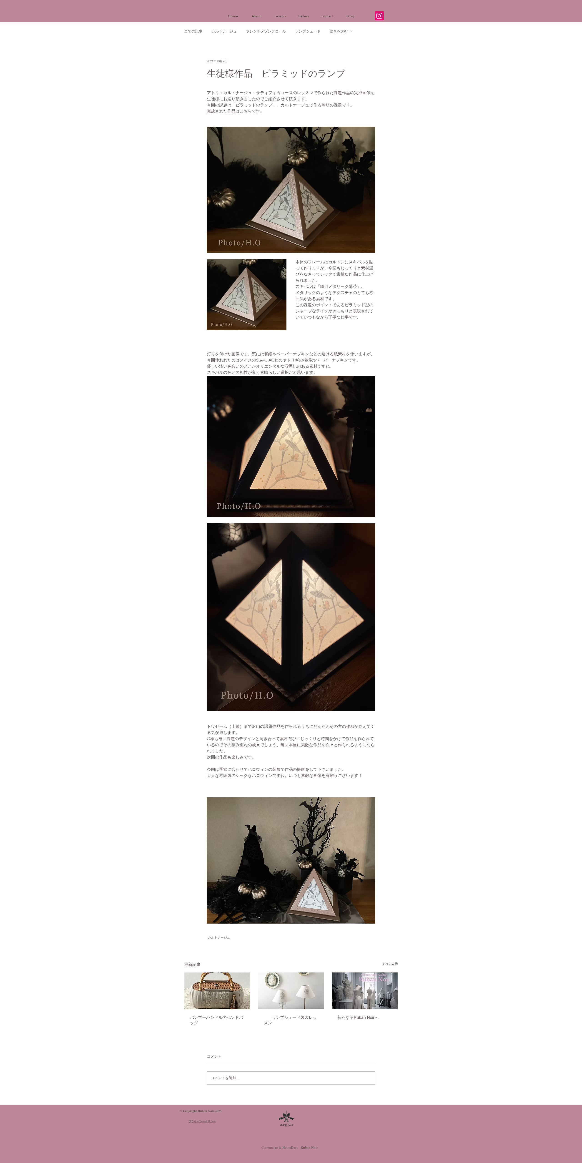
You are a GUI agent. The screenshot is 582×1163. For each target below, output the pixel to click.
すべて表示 (390, 964)
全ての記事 (193, 31)
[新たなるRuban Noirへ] (365, 990)
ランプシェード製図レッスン (290, 1020)
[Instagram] (379, 15)
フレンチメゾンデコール (266, 31)
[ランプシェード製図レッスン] (291, 990)
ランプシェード (308, 31)
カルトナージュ (224, 31)
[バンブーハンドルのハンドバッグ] (217, 990)
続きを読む (339, 31)
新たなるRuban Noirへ (358, 1017)
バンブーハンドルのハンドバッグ (216, 1020)
